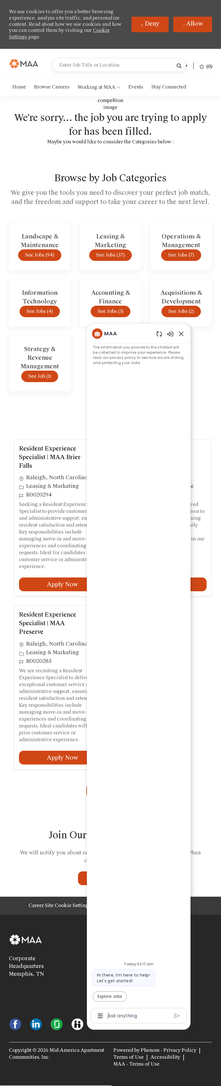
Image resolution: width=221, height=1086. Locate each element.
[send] (177, 1015)
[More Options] (100, 1015)
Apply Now (76, 584)
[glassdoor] (56, 1024)
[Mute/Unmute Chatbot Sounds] (170, 334)
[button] (179, 65)
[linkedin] (36, 1024)
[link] (24, 64)
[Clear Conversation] (159, 334)
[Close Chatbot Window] (181, 334)
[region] (138, 674)
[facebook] (15, 1024)
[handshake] (77, 1024)
